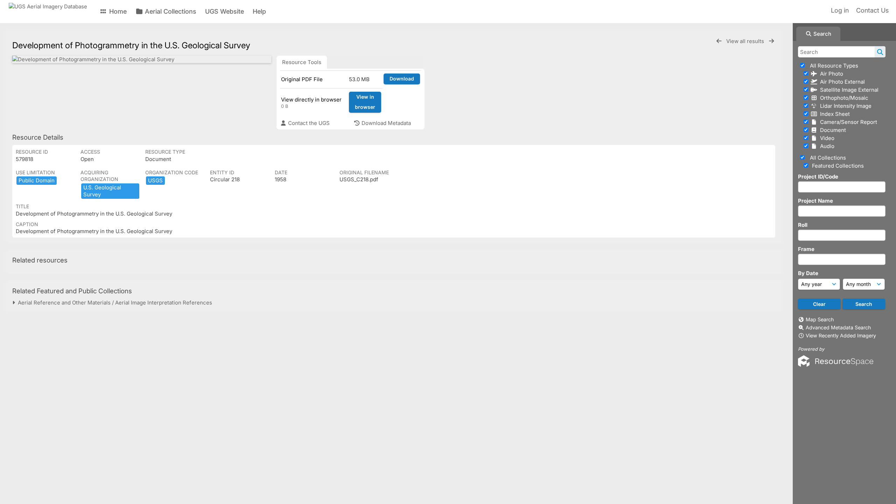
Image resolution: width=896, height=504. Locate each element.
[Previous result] (719, 41)
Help (259, 11)
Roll (802, 225)
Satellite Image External (847, 89)
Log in (840, 10)
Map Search (820, 319)
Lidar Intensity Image (844, 106)
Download (402, 79)
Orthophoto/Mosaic (842, 97)
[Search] (880, 51)
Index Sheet (833, 114)
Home (117, 11)
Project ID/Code (818, 176)
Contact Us (872, 10)
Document (831, 130)
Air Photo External (841, 81)
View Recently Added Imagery (841, 335)
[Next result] (771, 41)
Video (825, 138)
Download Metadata (385, 123)
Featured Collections (837, 165)
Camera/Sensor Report (847, 122)
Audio (825, 146)
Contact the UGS (308, 123)
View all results (745, 41)
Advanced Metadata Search (838, 327)
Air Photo (830, 73)
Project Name (815, 200)
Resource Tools (301, 62)
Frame (806, 249)
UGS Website (224, 11)
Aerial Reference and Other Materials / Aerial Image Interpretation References (113, 302)
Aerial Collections (169, 11)
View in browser (365, 102)
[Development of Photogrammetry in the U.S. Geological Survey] (141, 59)
